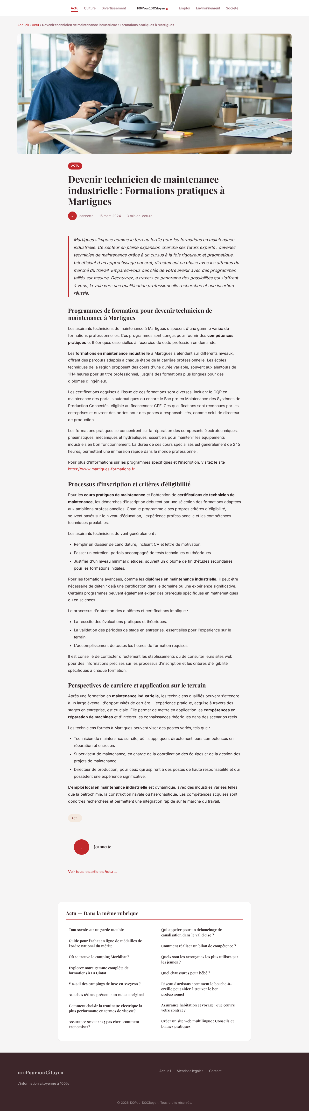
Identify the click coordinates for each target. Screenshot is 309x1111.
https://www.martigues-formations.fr (101, 469)
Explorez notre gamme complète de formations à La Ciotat (99, 970)
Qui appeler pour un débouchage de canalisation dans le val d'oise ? (191, 932)
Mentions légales (190, 1071)
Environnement (208, 8)
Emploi (184, 8)
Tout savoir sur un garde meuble (96, 929)
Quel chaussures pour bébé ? (185, 972)
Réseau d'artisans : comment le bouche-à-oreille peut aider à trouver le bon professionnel (196, 989)
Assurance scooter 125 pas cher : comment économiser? (104, 1024)
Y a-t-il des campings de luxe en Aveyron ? (104, 983)
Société (232, 8)
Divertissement (113, 8)
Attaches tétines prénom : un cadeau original (106, 994)
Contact (215, 1071)
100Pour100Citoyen (40, 1072)
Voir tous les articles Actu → (92, 871)
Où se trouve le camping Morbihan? (99, 956)
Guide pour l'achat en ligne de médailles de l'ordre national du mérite (105, 943)
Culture (90, 8)
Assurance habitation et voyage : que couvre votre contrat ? (198, 1007)
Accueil (23, 25)
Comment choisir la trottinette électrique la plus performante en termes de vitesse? (105, 1008)
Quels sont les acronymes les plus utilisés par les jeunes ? (199, 959)
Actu (74, 8)
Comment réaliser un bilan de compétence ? (198, 945)
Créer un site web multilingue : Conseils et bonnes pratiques (197, 1023)
